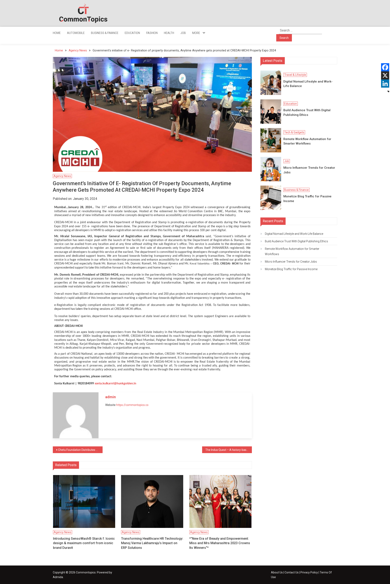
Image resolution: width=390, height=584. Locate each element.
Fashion (152, 33)
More (196, 33)
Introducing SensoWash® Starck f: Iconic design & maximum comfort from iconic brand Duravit (84, 543)
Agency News (62, 176)
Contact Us (292, 572)
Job (183, 33)
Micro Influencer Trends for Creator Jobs (309, 170)
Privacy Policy (309, 572)
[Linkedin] (385, 83)
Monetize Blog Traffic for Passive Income (307, 199)
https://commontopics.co (132, 405)
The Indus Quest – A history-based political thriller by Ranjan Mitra (228, 449)
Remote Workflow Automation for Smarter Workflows (307, 141)
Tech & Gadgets (294, 132)
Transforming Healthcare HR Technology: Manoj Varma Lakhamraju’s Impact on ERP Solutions (152, 543)
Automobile (76, 33)
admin (110, 397)
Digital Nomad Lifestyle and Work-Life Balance (308, 84)
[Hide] (388, 91)
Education (132, 33)
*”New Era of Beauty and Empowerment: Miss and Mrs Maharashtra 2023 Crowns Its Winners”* (219, 543)
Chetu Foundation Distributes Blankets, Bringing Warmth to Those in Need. (80, 449)
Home (57, 33)
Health (169, 33)
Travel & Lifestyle (295, 74)
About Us (277, 572)
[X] (385, 75)
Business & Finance (104, 33)
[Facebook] (385, 67)
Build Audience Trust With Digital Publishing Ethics (306, 112)
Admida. (58, 577)
